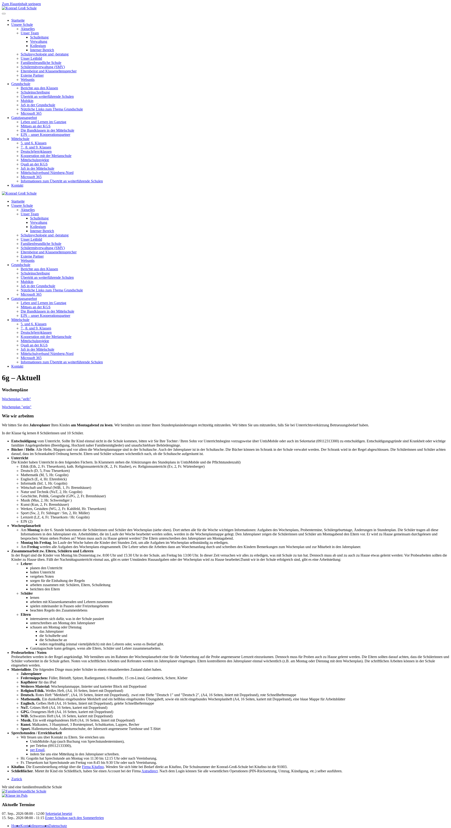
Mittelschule (20, 139)
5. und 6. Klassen (34, 143)
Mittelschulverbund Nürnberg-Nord (47, 173)
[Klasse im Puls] (14, 795)
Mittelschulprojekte (35, 160)
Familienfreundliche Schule (41, 63)
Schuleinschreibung (35, 92)
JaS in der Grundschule (38, 105)
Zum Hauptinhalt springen (21, 4)
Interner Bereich (42, 50)
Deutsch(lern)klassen (36, 151)
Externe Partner (32, 75)
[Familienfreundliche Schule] (24, 791)
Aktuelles (28, 29)
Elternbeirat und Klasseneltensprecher (49, 71)
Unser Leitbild (31, 58)
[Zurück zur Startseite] (19, 8)
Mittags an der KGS (36, 126)
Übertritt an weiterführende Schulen (47, 96)
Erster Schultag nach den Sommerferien (74, 818)
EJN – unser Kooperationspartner (45, 135)
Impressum (40, 826)
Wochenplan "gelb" (16, 399)
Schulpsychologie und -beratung (45, 54)
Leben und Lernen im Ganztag (43, 122)
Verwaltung (38, 41)
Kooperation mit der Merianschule (46, 156)
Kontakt (17, 185)
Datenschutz (58, 826)
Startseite (18, 20)
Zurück (16, 779)
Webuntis (28, 80)
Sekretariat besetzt (58, 814)
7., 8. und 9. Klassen (36, 147)
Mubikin (27, 101)
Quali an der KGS (34, 164)
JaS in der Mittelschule (37, 168)
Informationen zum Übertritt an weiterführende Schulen (62, 181)
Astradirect (149, 771)
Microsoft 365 (31, 113)
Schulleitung (39, 37)
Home (15, 826)
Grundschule (20, 84)
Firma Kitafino (93, 767)
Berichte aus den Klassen (39, 88)
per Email (37, 750)
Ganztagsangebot (24, 118)
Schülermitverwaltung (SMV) (43, 67)
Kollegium (38, 46)
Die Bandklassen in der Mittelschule (47, 130)
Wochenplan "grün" (16, 407)
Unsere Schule (22, 25)
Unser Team (30, 33)
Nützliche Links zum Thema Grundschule (52, 109)
